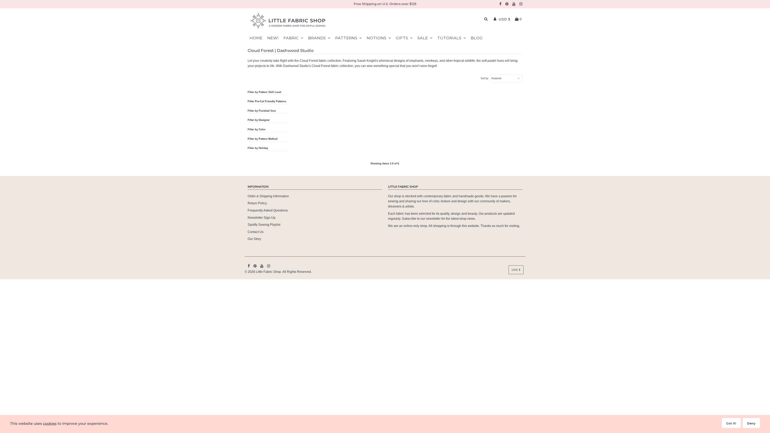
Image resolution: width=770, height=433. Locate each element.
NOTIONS (376, 38)
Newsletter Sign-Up (262, 217)
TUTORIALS (449, 38)
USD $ (504, 19)
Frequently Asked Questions (268, 210)
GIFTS (402, 38)
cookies (50, 423)
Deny (751, 423)
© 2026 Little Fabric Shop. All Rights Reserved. (278, 271)
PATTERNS (346, 38)
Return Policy (257, 203)
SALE (422, 38)
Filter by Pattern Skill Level (264, 92)
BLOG (477, 38)
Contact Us (255, 232)
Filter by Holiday (258, 148)
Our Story (254, 239)
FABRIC (291, 38)
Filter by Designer (259, 119)
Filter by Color (256, 129)
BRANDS (317, 38)
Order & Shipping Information (268, 196)
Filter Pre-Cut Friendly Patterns (267, 101)
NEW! (273, 38)
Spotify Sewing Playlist (264, 224)
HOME (256, 38)
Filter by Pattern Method (263, 138)
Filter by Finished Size (262, 110)
